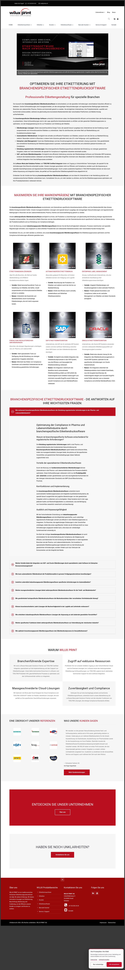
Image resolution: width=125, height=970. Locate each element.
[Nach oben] (62, 879)
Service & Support (101, 25)
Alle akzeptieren (114, 964)
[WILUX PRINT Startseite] (20, 12)
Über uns (63, 812)
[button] (109, 19)
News (114, 12)
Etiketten (41, 896)
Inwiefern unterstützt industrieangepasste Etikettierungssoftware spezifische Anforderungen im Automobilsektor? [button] (53, 582)
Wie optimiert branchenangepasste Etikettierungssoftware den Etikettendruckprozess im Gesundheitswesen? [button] (51, 631)
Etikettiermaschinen (45, 892)
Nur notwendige (98, 964)
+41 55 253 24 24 (31, 3)
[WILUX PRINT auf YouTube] (117, 19)
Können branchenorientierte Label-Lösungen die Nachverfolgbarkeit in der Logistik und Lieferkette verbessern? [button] (52, 606)
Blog (108, 12)
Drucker (41, 900)
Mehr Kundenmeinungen (77, 772)
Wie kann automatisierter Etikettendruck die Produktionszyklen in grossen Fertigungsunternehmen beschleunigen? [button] (53, 574)
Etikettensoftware (44, 904)
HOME (11, 25)
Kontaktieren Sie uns (62, 855)
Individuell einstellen (104, 959)
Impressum (103, 922)
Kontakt (114, 25)
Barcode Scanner (44, 908)
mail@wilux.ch (44, 3)
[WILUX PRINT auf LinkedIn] (114, 19)
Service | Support (44, 911)
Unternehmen (100, 12)
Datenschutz (112, 922)
